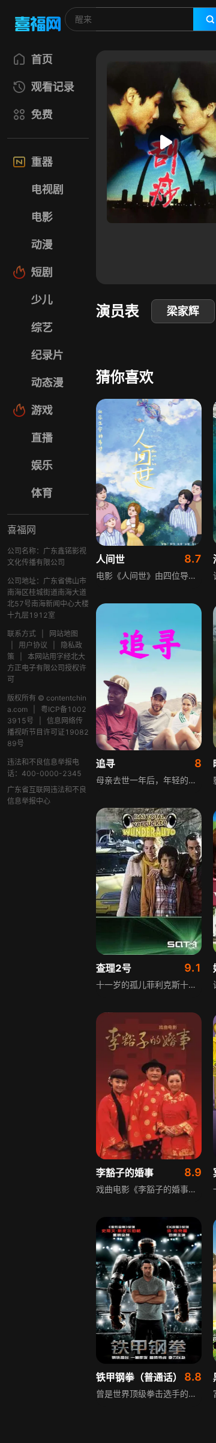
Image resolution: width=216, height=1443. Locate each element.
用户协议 (33, 645)
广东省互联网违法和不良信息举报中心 (46, 795)
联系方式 (21, 633)
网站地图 (63, 633)
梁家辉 (183, 311)
